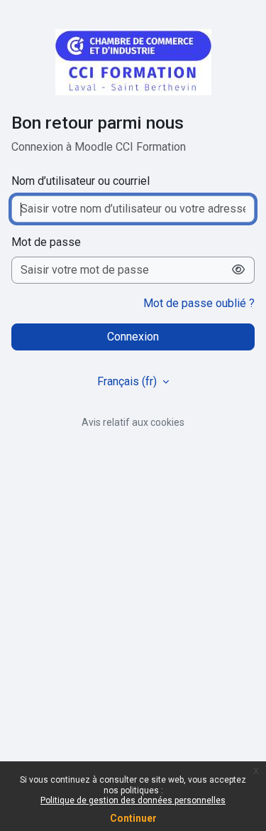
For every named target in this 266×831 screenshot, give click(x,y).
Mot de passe (46, 242)
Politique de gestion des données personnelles (133, 800)
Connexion (133, 336)
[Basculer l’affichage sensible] (239, 270)
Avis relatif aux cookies (133, 422)
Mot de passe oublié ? (199, 303)
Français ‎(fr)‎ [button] (128, 381)
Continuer (133, 818)
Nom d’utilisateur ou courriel (80, 181)
